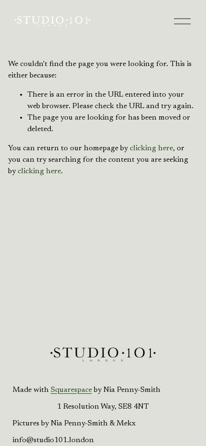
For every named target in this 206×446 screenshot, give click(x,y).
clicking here (151, 148)
